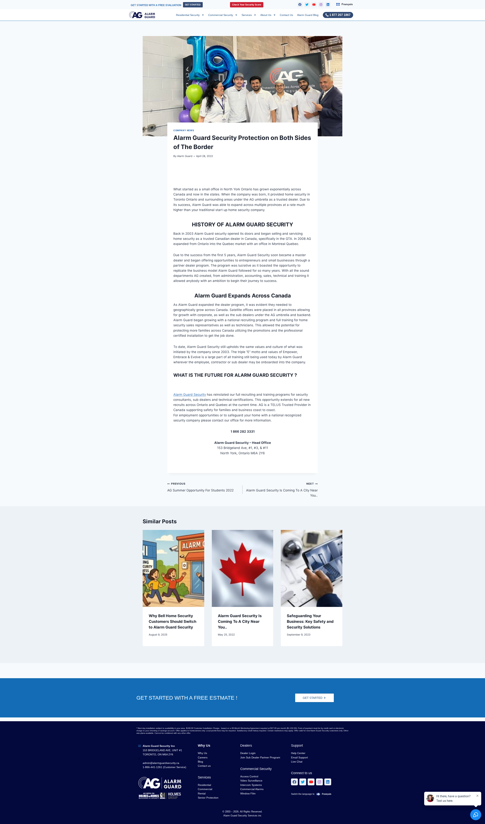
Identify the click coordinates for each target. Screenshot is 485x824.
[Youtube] (314, 4)
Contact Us (286, 14)
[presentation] (173, 568)
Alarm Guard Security (189, 394)
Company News (183, 130)
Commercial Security (220, 14)
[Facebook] (300, 4)
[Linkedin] (328, 4)
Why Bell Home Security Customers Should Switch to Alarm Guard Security (172, 621)
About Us (265, 14)
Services (247, 14)
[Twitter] (307, 4)
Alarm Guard (184, 156)
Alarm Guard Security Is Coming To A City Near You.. (282, 489)
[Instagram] (321, 4)
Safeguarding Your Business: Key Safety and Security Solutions (310, 621)
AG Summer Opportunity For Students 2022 (200, 487)
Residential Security (188, 14)
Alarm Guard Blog (307, 14)
